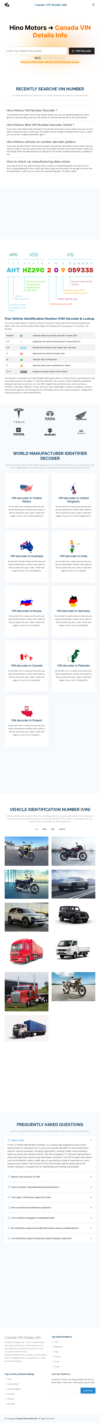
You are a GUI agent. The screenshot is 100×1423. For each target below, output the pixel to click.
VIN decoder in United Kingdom (73, 499)
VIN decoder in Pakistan (73, 665)
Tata (56, 1342)
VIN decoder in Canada (26, 665)
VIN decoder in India (73, 556)
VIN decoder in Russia (27, 611)
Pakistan (10, 1399)
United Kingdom (14, 1389)
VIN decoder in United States (26, 499)
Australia (11, 1394)
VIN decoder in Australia (26, 556)
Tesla (56, 1361)
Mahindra (58, 1347)
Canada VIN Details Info (51, 4)
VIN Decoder (83, 50)
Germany (11, 1404)
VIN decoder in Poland (26, 720)
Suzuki (57, 1366)
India (9, 1379)
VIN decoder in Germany (73, 611)
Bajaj (56, 1352)
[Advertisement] (50, 213)
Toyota (57, 1357)
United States (13, 1384)
